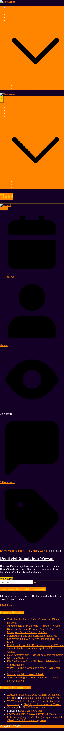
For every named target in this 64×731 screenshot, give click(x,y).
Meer (35, 550)
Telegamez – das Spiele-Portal (24, 7)
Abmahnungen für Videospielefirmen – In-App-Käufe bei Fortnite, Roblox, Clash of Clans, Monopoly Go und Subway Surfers (34, 629)
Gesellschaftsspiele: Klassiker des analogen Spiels (35, 654)
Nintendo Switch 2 (17, 658)
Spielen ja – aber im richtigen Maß (41, 697)
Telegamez (27, 726)
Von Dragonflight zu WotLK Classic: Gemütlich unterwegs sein (35, 719)
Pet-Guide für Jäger (34, 707)
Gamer (4, 345)
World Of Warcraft (17, 17)
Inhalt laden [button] (6, 605)
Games (11, 10)
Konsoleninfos (15, 20)
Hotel (21, 550)
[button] (35, 78)
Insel (28, 550)
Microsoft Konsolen (25, 88)
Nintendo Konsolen (25, 85)
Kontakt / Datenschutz (47, 726)
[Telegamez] (7, 1)
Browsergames (8, 550)
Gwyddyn (12, 707)
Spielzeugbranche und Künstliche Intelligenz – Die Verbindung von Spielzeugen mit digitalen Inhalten (33, 639)
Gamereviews (15, 14)
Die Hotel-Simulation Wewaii (27, 558)
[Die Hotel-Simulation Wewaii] (5, 205)
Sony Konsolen (23, 81)
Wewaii (44, 550)
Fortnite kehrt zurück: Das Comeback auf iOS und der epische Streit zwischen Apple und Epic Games (35, 648)
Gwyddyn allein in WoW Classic (25, 674)
